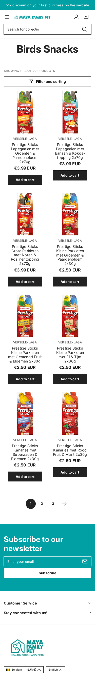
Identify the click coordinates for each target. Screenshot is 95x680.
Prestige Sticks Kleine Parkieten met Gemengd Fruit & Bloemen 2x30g (25, 354)
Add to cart (25, 180)
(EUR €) (23, 669)
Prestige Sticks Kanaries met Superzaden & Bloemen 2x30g (25, 452)
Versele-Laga (25, 139)
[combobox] (47, 29)
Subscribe (47, 573)
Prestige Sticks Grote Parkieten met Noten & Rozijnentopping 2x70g (25, 255)
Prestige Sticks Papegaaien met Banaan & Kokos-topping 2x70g (70, 151)
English (53, 669)
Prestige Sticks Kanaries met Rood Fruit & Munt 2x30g (70, 450)
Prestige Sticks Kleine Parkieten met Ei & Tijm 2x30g (70, 354)
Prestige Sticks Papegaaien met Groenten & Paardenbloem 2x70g (25, 153)
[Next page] (64, 504)
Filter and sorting (51, 81)
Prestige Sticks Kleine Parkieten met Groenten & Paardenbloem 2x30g (70, 255)
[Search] (84, 29)
